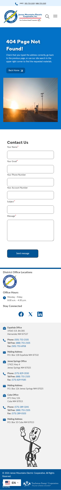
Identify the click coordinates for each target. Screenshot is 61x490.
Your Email (12, 161)
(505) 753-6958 (19, 346)
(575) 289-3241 (22, 407)
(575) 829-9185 (19, 380)
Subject (10, 202)
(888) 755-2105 (23, 343)
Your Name (12, 147)
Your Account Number (17, 188)
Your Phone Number (16, 175)
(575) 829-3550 (22, 373)
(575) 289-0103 (19, 414)
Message (11, 216)
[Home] (23, 17)
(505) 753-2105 (21, 340)
